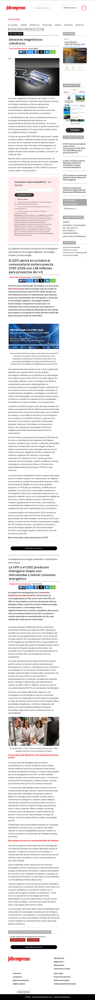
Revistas (79, 25)
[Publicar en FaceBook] (35, 52)
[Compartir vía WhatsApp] (52, 52)
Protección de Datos (62, 977)
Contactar (17, 973)
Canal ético (17, 977)
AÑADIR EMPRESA (23, 992)
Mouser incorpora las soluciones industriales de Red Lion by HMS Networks (74, 190)
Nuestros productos (21, 980)
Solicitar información (17, 940)
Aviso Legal (33, 211)
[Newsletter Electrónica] (75, 105)
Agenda (66, 222)
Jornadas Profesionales (71, 247)
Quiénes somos (19, 984)
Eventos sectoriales (70, 255)
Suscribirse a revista (62, 969)
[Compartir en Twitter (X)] (41, 52)
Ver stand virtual (33, 940)
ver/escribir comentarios (33, 548)
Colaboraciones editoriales (65, 984)
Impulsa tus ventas (70, 250)
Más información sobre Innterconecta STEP (28, 537)
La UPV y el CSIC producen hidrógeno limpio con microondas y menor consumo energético (74, 164)
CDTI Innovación (16, 289)
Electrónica (14, 19)
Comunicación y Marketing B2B (75, 253)
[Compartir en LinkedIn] (47, 52)
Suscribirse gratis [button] (68, 8)
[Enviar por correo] (29, 52)
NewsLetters (59, 965)
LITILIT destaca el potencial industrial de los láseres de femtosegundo (74, 177)
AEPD (41, 233)
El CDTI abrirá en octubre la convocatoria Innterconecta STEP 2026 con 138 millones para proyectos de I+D (74, 148)
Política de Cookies (61, 980)
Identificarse (59, 958)
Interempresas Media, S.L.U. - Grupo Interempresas (51, 997)
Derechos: (41, 226)
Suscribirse (74, 130)
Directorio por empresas (74, 236)
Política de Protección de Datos (23, 235)
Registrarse (58, 962)
